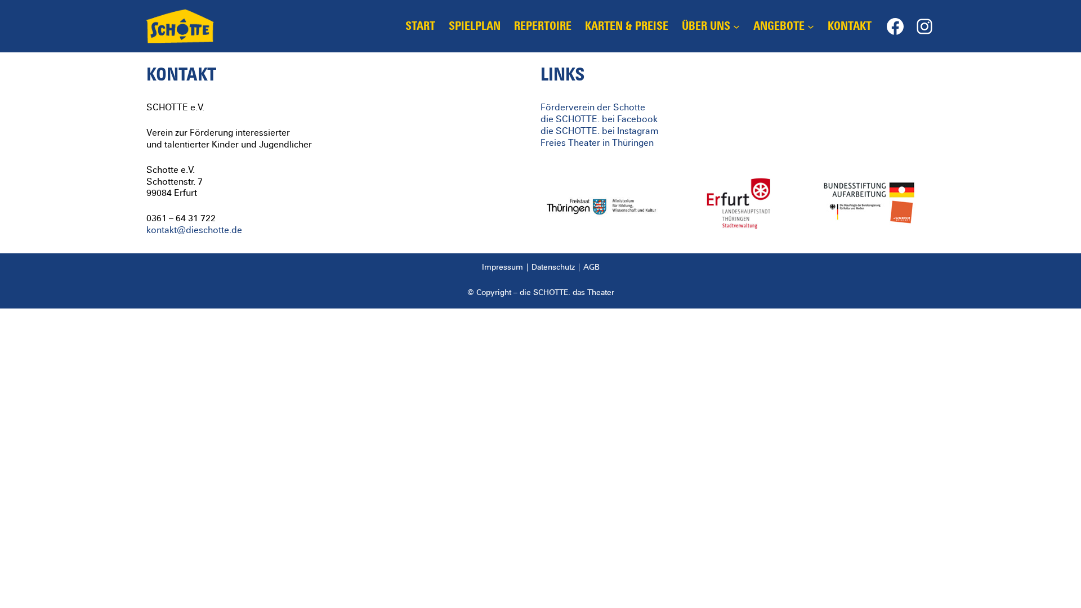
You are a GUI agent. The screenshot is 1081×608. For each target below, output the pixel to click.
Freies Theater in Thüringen (597, 142)
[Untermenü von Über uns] (736, 26)
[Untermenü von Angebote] (810, 26)
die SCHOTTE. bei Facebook (599, 119)
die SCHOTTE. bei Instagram (599, 131)
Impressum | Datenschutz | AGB (541, 267)
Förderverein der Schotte (592, 107)
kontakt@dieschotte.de (194, 230)
